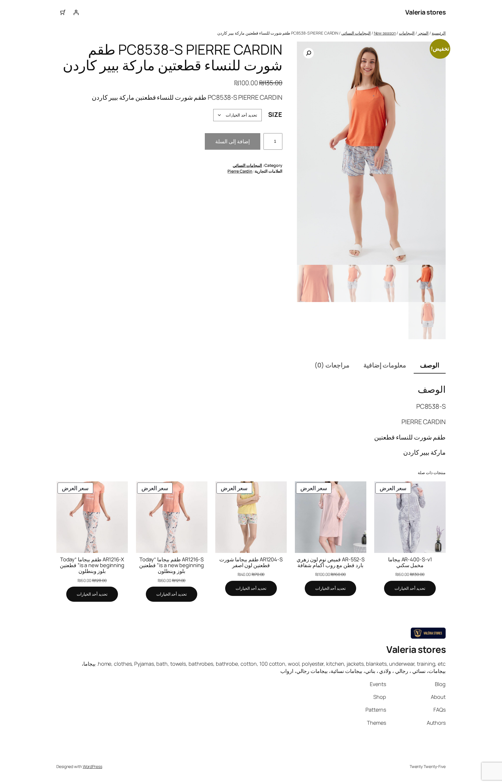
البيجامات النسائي (356, 33)
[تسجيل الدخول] (76, 12)
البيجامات (407, 33)
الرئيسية (439, 33)
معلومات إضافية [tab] (384, 365)
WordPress (92, 766)
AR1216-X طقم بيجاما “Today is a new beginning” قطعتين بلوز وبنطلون (92, 565)
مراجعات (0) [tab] (331, 365)
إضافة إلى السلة (232, 141)
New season (385, 33)
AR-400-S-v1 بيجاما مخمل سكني (410, 562)
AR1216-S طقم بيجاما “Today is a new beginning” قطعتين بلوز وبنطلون (171, 565)
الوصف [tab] (429, 365)
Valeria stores (425, 12)
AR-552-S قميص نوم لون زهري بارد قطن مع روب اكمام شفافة (331, 562)
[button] (308, 53)
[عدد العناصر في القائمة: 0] (62, 12)
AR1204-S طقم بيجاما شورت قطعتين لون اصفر (251, 562)
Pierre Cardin (239, 171)
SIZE (275, 114)
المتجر (423, 33)
